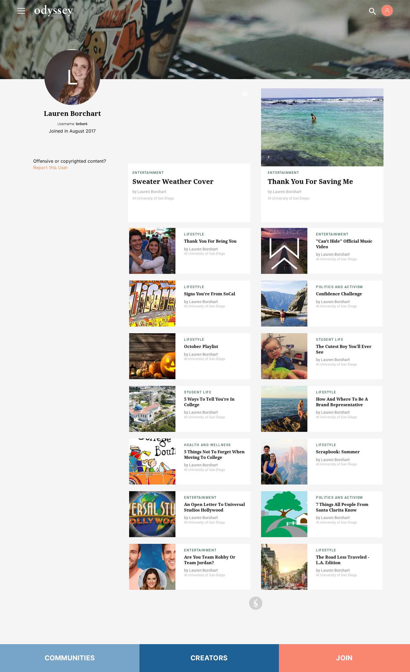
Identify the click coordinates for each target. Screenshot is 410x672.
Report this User (50, 167)
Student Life (329, 340)
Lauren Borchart (152, 191)
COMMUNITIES (70, 658)
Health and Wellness (207, 445)
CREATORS (209, 658)
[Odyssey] (53, 10)
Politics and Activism (339, 287)
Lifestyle (194, 234)
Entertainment (148, 173)
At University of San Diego (153, 198)
